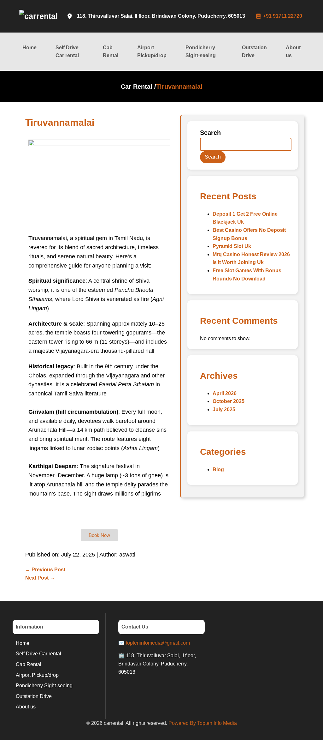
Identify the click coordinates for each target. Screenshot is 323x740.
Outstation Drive (254, 51)
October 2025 (228, 401)
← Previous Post (45, 569)
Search (210, 132)
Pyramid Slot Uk (232, 246)
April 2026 (225, 393)
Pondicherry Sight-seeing (200, 51)
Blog (218, 469)
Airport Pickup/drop (152, 51)
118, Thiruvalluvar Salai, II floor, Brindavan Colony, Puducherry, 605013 (161, 16)
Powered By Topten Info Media (202, 723)
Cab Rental (110, 51)
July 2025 (224, 409)
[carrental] (38, 16)
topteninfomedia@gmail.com (158, 643)
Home (29, 47)
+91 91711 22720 (282, 16)
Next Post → (40, 578)
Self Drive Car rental (67, 51)
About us (293, 51)
